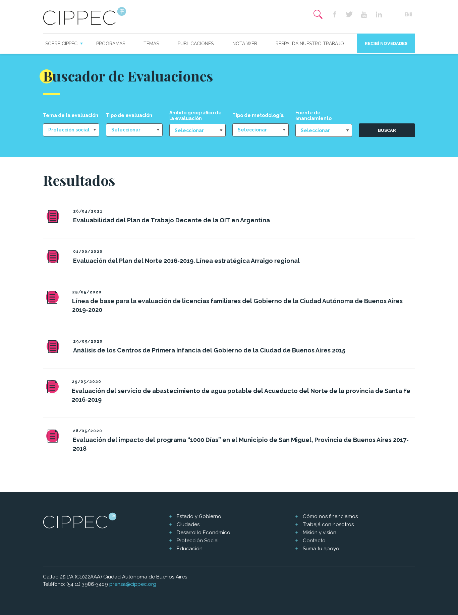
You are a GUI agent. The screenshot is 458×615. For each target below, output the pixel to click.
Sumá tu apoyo (321, 549)
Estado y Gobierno (199, 516)
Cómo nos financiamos (330, 516)
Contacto (314, 541)
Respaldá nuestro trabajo (310, 43)
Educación (190, 549)
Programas (110, 43)
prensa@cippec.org (132, 584)
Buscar (387, 130)
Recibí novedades (386, 43)
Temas (151, 43)
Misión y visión (319, 532)
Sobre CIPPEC (61, 43)
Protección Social (198, 541)
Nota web (244, 43)
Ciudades (188, 524)
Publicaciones (196, 43)
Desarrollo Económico (203, 532)
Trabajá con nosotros (328, 524)
